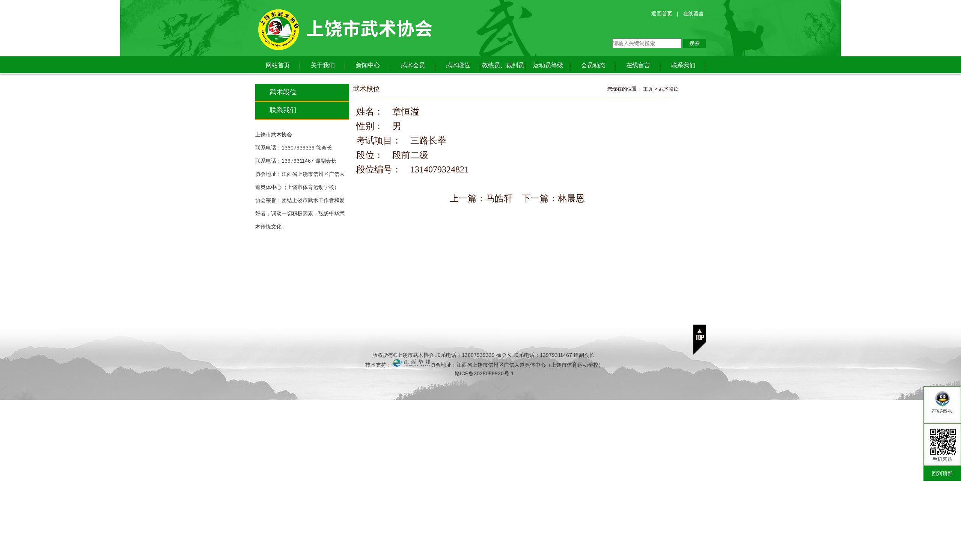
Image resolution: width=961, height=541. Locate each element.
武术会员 (413, 65)
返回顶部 (699, 340)
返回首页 (661, 14)
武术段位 (458, 65)
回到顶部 (942, 473)
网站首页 (278, 65)
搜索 (694, 43)
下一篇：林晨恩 (553, 198)
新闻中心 (368, 65)
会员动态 (593, 65)
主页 (648, 89)
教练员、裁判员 (503, 65)
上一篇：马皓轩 (481, 198)
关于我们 (323, 65)
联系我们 (683, 65)
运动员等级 (548, 65)
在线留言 (693, 14)
